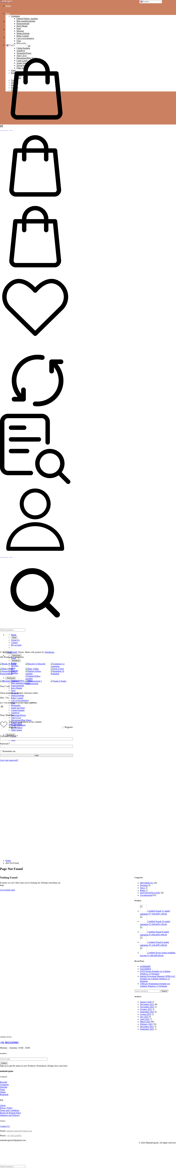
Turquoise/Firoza (23, 53)
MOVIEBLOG (146, 883)
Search (164, 991)
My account (11, 37)
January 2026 (146, 1002)
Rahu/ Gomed (22, 36)
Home (8, 6)
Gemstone (15, 16)
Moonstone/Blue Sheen (21, 720)
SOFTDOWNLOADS (150, 893)
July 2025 (144, 1017)
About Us (10, 21)
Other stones (16, 730)
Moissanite (21, 43)
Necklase (144, 885)
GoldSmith (12, 652)
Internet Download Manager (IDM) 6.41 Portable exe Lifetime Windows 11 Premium (157, 978)
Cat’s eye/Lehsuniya (25, 38)
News (142, 888)
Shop (8, 13)
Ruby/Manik (22, 26)
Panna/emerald (22, 23)
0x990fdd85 (145, 966)
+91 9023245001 (9, 1042)
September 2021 (147, 1029)
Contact (9, 29)
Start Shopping (15, 724)
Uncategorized (146, 895)
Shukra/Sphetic (23, 33)
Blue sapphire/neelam (25, 21)
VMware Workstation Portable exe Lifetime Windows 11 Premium (155, 984)
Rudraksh (16, 661)
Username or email (9, 736)
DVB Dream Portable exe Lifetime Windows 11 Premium (155, 972)
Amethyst (15, 713)
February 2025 (146, 1024)
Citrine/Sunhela (17, 710)
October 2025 (146, 1009)
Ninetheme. (50, 652)
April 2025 (144, 1019)
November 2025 (147, 1007)
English (12, 45)
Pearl (18, 28)
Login (36, 755)
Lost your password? (9, 760)
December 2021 (147, 1026)
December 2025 (147, 1004)
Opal (18, 41)
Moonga (20, 31)
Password (5, 743)
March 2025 (145, 1021)
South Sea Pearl (18, 708)
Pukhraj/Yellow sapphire (27, 18)
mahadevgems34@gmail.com (19, 1131)
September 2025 (147, 1012)
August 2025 (145, 1014)
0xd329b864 (145, 969)
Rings (142, 890)
